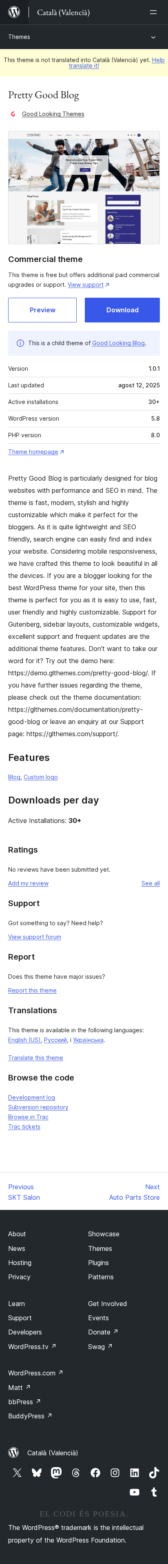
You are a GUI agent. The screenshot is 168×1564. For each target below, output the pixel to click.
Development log (31, 1097)
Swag (100, 1347)
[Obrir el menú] (155, 12)
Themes (19, 36)
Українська (88, 1039)
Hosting (19, 1263)
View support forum (34, 936)
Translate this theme (35, 1057)
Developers (25, 1332)
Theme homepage (33, 451)
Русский (55, 1039)
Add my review (28, 883)
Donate (103, 1332)
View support (86, 284)
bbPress (24, 1402)
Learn (16, 1304)
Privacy (19, 1277)
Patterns (101, 1277)
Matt (19, 1388)
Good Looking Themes (53, 113)
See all (150, 883)
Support (20, 1318)
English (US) (24, 1039)
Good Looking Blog (118, 342)
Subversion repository (38, 1107)
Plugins (98, 1263)
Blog (14, 776)
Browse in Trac (28, 1116)
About (17, 1234)
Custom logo (41, 776)
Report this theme (32, 990)
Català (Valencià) (52, 1453)
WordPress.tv (32, 1347)
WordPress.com (36, 1373)
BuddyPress (30, 1416)
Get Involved (107, 1304)
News (16, 1248)
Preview (42, 310)
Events (98, 1318)
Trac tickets (24, 1126)
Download (122, 310)
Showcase (103, 1234)
